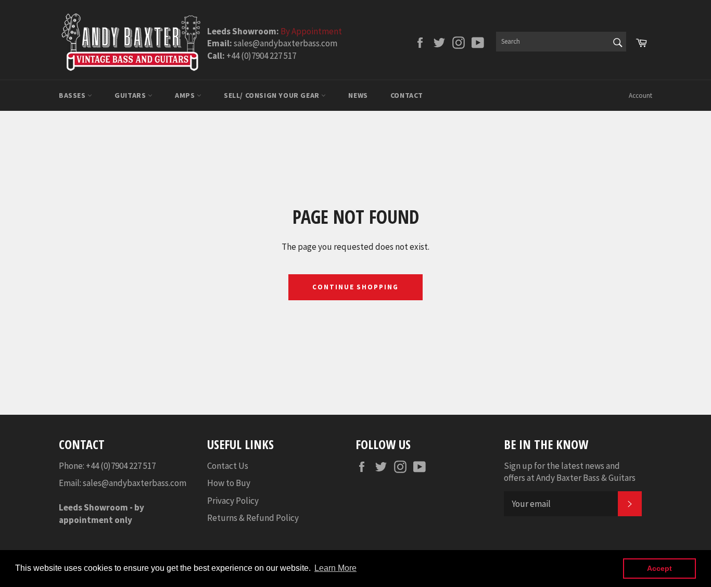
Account (640, 95)
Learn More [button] (335, 568)
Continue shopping (355, 287)
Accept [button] (659, 568)
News (357, 95)
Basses (73, 95)
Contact (406, 95)
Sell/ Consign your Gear (272, 95)
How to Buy (228, 483)
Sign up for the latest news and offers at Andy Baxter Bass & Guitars (570, 471)
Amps (186, 95)
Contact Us (227, 465)
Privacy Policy (233, 500)
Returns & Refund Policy (253, 518)
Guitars (131, 95)
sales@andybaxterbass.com (134, 483)
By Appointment (311, 31)
